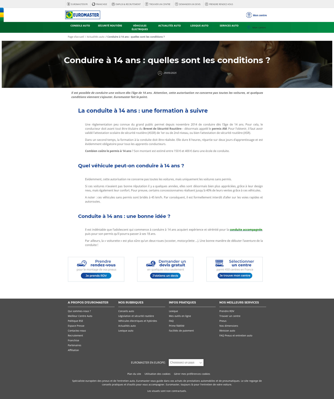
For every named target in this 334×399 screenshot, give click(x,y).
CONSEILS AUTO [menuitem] (80, 25)
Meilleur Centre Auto (80, 316)
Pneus (222, 320)
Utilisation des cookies (157, 373)
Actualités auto (95, 36)
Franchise (73, 340)
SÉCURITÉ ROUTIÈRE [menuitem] (110, 25)
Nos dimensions (228, 325)
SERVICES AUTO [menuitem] (229, 25)
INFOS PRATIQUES (182, 302)
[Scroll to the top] (325, 392)
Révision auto (227, 330)
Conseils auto (126, 311)
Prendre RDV (226, 311)
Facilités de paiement (181, 330)
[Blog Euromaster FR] (82, 15)
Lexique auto (125, 330)
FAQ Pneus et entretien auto (235, 335)
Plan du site (134, 373)
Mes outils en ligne (180, 316)
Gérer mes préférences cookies (192, 373)
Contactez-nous (77, 330)
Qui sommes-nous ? (79, 311)
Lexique (173, 311)
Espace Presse (76, 325)
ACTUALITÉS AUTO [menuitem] (169, 25)
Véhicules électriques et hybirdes (137, 320)
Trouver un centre (229, 316)
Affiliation (73, 350)
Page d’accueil (76, 36)
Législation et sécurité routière (136, 316)
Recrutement (75, 335)
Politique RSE (75, 320)
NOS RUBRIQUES (130, 302)
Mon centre (259, 27)
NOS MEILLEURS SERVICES (239, 302)
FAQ (171, 320)
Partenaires (74, 345)
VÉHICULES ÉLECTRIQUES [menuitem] (140, 27)
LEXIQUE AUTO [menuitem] (199, 25)
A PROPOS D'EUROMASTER (88, 302)
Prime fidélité (176, 325)
